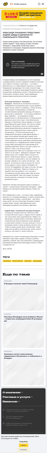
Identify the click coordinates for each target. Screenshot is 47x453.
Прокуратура (37, 261)
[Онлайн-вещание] (23, 15)
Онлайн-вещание (20, 4)
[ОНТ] (5, 4)
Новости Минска (18, 261)
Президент (28, 261)
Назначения (7, 261)
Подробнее (23, 442)
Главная (6, 25)
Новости (14, 25)
